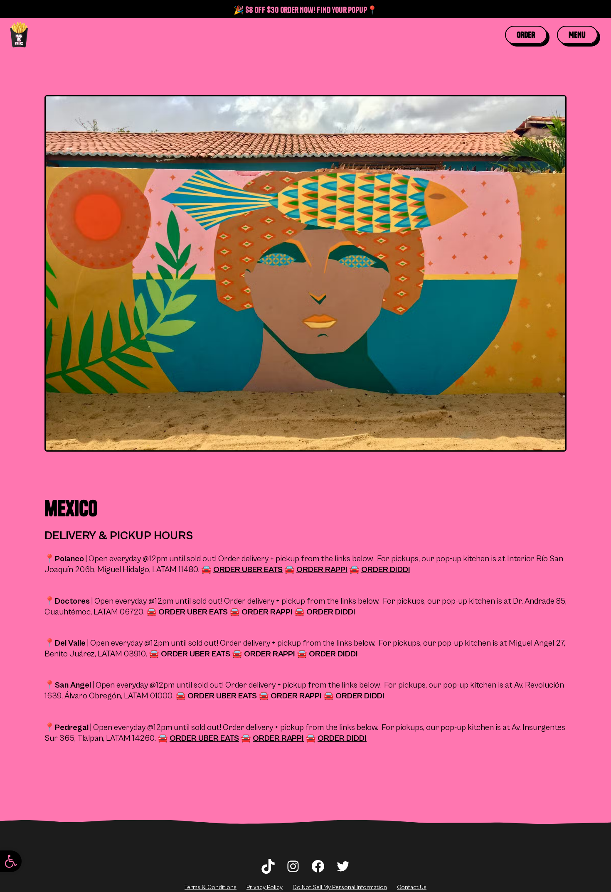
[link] (11, 861)
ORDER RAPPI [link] (321, 570)
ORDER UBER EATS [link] (248, 570)
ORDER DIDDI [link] (385, 570)
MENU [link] (577, 34)
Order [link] (526, 34)
